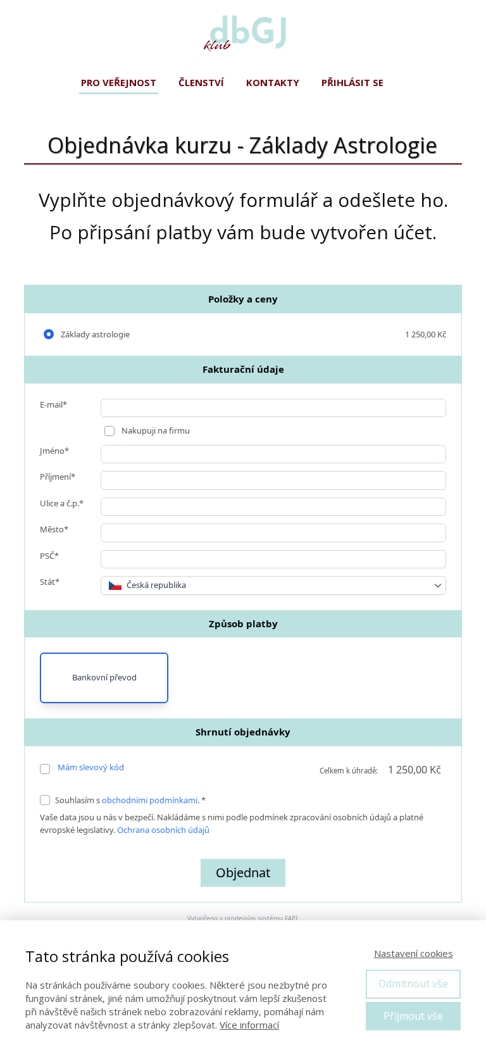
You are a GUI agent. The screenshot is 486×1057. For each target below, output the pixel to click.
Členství (201, 82)
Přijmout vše (413, 1016)
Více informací (249, 1024)
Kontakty (272, 82)
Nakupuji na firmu (155, 430)
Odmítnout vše (413, 984)
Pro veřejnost (118, 82)
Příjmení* (57, 476)
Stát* (49, 581)
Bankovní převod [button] (104, 677)
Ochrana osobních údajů (163, 829)
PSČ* (49, 555)
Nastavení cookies (413, 953)
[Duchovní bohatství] (243, 35)
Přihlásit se (352, 82)
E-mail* (53, 404)
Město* (54, 529)
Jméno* (54, 450)
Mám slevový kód (91, 767)
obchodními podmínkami (149, 800)
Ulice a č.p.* (62, 503)
